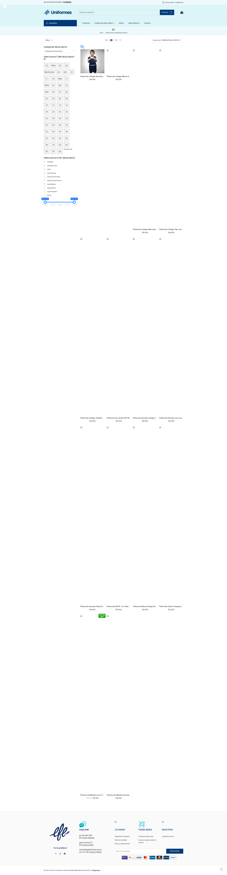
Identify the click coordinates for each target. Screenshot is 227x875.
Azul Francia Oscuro (54, 180)
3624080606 (67, 2)
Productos (86, 23)
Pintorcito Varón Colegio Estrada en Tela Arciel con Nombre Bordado (171, 606)
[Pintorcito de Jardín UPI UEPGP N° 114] (119, 326)
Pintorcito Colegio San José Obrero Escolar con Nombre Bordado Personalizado (171, 229)
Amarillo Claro (52, 166)
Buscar (165, 12)
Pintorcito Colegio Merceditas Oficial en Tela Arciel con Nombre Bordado (145, 229)
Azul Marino (51, 184)
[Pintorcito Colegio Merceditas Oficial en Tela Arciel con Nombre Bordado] (145, 137)
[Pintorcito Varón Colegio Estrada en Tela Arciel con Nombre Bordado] (171, 514)
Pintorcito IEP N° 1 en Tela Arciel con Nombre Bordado (119, 606)
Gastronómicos (133, 23)
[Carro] (181, 12)
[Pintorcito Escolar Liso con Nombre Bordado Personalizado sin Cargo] (171, 326)
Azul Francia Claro (53, 177)
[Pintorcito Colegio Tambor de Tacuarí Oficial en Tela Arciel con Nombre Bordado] (92, 326)
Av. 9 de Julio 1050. (85, 835)
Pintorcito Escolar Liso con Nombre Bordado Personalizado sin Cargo (171, 418)
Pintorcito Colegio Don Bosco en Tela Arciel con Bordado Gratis (92, 76)
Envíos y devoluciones (122, 844)
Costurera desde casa (145, 836)
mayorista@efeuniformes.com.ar (90, 849)
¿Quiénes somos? (168, 836)
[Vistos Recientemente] (221, 869)
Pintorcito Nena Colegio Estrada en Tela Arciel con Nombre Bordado (145, 606)
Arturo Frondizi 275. (86, 842)
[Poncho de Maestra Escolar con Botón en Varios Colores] (119, 703)
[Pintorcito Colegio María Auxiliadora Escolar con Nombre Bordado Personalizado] (119, 61)
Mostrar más (68, 149)
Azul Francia (51, 173)
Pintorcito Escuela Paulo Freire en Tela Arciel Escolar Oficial (92, 606)
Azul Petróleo (52, 191)
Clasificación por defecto (171, 40)
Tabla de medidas (121, 840)
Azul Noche (51, 188)
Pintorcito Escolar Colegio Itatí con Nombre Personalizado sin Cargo (145, 418)
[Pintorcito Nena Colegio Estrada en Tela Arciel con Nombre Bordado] (145, 514)
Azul (48, 169)
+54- (87, 838)
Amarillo (50, 162)
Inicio (101, 33)
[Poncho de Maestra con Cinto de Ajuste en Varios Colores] (92, 703)
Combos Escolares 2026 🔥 (104, 23)
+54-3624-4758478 (95, 852)
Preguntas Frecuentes (122, 836)
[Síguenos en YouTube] (65, 854)
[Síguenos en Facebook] (56, 854)
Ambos (121, 23)
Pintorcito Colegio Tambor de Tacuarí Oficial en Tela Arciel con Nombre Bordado (92, 418)
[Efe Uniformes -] (58, 12)
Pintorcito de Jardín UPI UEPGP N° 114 (119, 418)
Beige (49, 195)
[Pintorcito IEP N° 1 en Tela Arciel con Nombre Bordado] (119, 514)
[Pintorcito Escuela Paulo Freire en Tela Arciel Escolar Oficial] (92, 514)
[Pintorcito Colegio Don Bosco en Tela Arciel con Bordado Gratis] (92, 61)
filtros (48, 40)
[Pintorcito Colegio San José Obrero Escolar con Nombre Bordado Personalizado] (171, 137)
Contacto (147, 23)
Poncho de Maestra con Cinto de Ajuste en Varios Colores (92, 795)
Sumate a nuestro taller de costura (147, 841)
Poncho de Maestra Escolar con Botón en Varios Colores (119, 795)
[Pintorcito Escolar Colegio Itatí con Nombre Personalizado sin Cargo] (145, 326)
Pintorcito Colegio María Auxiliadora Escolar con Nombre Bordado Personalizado (119, 76)
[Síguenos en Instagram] (60, 854)
